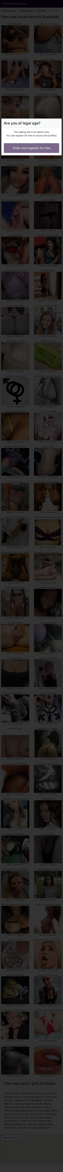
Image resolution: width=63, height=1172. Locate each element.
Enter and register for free (31, 148)
